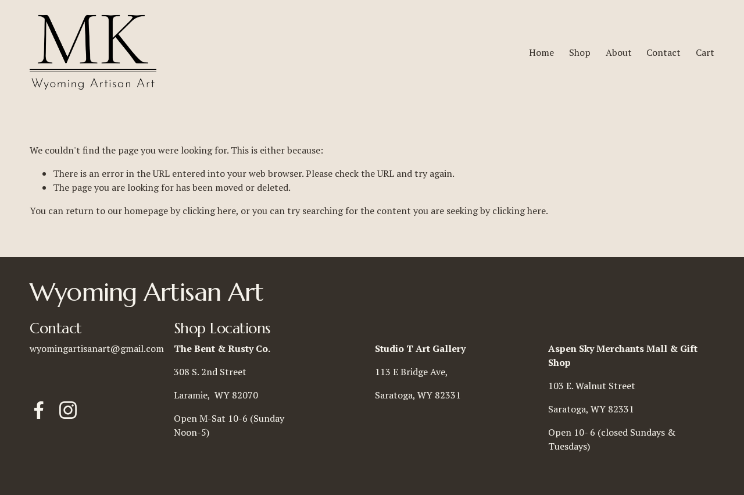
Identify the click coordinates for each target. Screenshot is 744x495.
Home (541, 52)
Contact (663, 52)
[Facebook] (39, 410)
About (619, 52)
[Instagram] (68, 410)
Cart (705, 52)
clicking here (209, 210)
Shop (580, 52)
